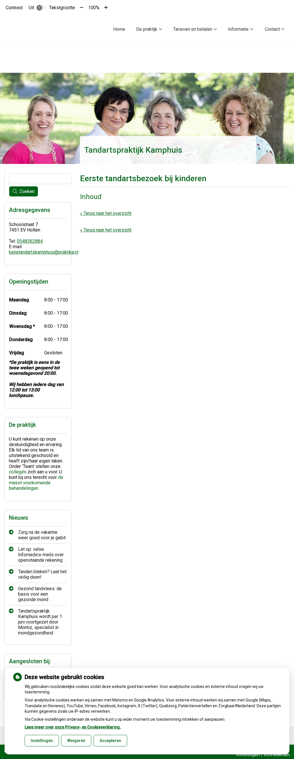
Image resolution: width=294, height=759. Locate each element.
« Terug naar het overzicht (105, 213)
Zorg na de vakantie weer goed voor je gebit (42, 534)
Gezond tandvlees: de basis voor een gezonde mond (40, 594)
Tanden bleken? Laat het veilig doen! (42, 574)
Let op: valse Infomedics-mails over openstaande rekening (41, 554)
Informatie (238, 29)
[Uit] (41, 8)
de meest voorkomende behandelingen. (36, 483)
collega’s (17, 472)
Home (119, 29)
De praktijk (146, 29)
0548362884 (30, 241)
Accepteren (110, 740)
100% (93, 7)
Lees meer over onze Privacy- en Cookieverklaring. (73, 727)
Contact (272, 29)
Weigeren (76, 740)
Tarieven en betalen (192, 29)
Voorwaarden (276, 754)
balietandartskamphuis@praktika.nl (43, 252)
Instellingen (42, 740)
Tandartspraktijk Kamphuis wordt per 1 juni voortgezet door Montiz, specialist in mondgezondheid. (40, 622)
